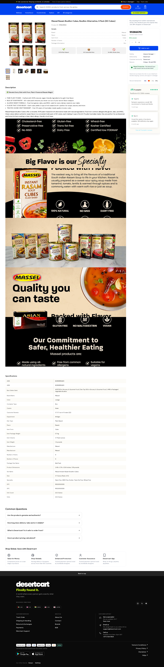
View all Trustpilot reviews (144, 130)
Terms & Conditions (140, 645)
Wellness (19, 13)
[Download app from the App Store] (37, 654)
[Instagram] (137, 603)
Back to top (82, 573)
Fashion (51, 13)
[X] (142, 603)
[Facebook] (146, 603)
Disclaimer (143, 652)
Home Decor (29, 13)
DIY (58, 13)
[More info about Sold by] (155, 54)
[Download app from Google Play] (23, 654)
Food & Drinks (41, 13)
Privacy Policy (142, 648)
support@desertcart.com (112, 629)
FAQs (145, 655)
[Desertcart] (24, 7)
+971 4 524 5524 (108, 637)
